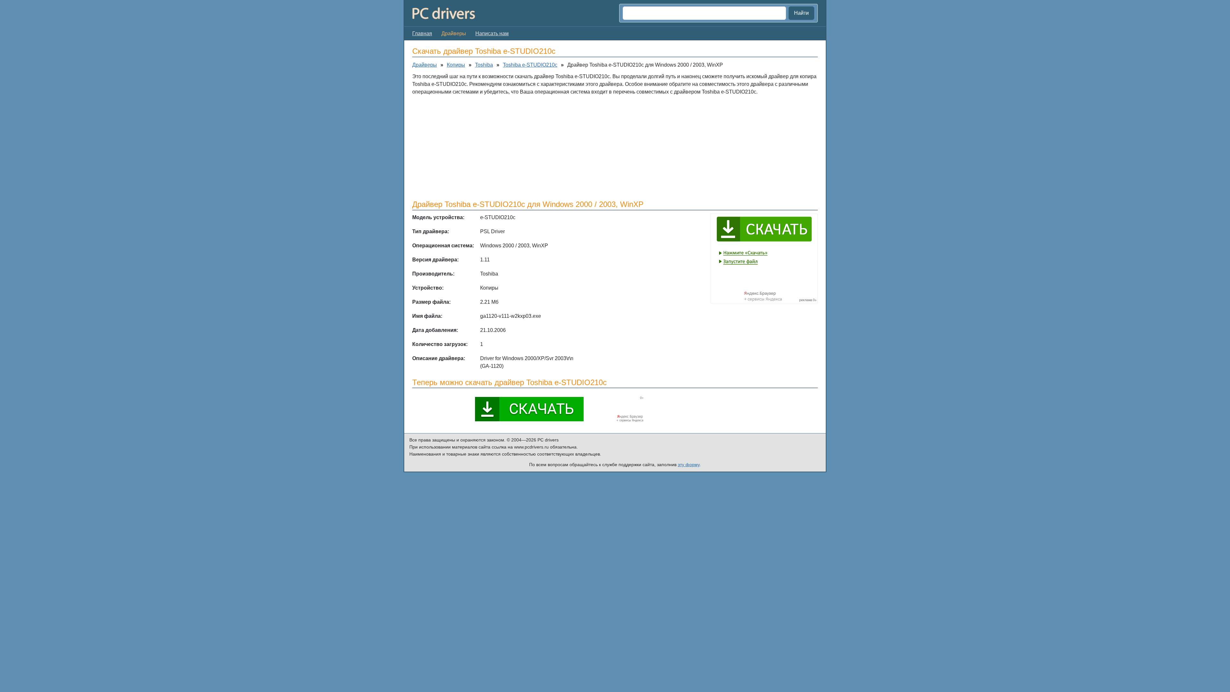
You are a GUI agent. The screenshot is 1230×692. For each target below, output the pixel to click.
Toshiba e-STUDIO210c (530, 65)
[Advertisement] (604, 147)
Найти (801, 13)
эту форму (689, 464)
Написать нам (492, 33)
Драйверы (424, 65)
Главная (422, 33)
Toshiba (484, 65)
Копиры (456, 65)
